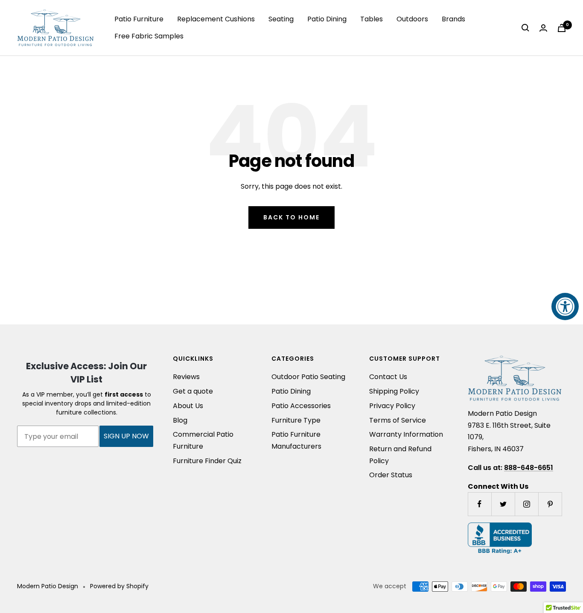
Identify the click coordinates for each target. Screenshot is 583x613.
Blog (180, 420)
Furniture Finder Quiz (207, 461)
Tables (371, 19)
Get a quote (193, 391)
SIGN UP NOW (126, 436)
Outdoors (412, 19)
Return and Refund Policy (400, 455)
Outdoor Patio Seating (308, 377)
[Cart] (561, 28)
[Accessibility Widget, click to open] (565, 306)
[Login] (543, 28)
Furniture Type (296, 420)
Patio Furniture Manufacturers (296, 440)
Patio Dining (327, 19)
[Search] (525, 28)
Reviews (186, 377)
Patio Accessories (301, 406)
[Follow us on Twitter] (503, 504)
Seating (281, 19)
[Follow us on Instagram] (526, 504)
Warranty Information (406, 434)
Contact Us (388, 377)
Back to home (291, 217)
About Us (188, 406)
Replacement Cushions (216, 19)
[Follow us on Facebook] (479, 504)
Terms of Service (397, 420)
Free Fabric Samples (149, 36)
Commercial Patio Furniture (203, 440)
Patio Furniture (138, 19)
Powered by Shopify (119, 586)
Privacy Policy (392, 406)
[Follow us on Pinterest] (550, 504)
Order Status (390, 475)
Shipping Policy (394, 391)
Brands (453, 19)
